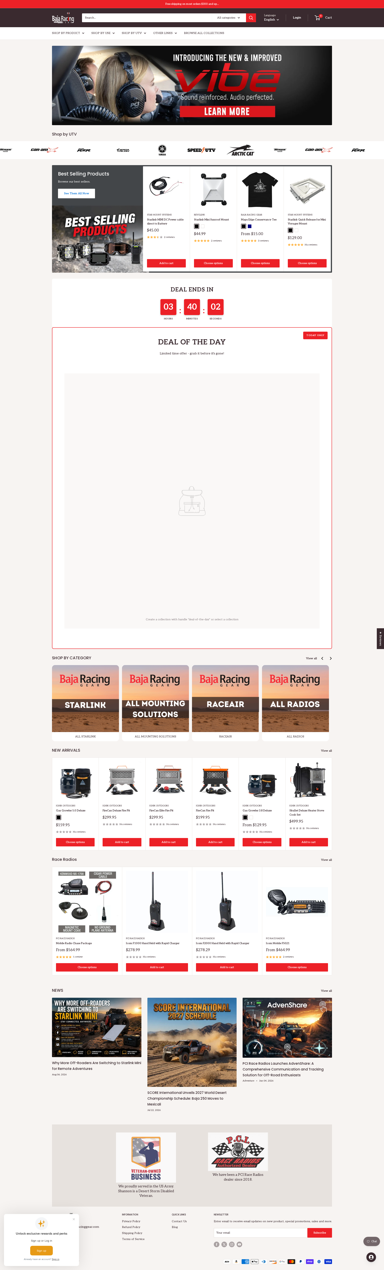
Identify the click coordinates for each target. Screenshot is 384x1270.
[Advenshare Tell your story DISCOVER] (192, 85)
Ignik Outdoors (65, 806)
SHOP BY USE (100, 33)
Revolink (199, 214)
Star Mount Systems (159, 214)
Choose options (213, 263)
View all (311, 658)
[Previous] (322, 658)
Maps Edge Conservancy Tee (259, 219)
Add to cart (166, 263)
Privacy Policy (131, 1221)
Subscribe (319, 1232)
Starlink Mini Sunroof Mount (211, 219)
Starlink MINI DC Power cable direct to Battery (165, 221)
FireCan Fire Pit (205, 810)
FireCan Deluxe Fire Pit (116, 810)
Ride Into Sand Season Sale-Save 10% (192, 4)
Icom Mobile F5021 (277, 943)
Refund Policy (131, 1227)
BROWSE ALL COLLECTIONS (204, 33)
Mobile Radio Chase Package (74, 943)
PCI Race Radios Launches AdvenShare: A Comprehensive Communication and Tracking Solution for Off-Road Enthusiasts (283, 1069)
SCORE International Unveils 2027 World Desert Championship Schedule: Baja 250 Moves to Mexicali (187, 1098)
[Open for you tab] (371, 1257)
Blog (175, 1227)
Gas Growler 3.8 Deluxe (257, 810)
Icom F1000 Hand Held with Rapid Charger (152, 943)
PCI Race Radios (65, 938)
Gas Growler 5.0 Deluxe (70, 810)
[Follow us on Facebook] (216, 1244)
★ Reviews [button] (380, 638)
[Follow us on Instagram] (232, 1244)
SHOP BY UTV (132, 33)
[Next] (330, 218)
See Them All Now (76, 193)
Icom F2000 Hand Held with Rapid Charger (222, 943)
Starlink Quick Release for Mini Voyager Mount (307, 221)
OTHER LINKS (163, 33)
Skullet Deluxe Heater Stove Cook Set (306, 812)
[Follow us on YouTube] (239, 1244)
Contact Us (179, 1221)
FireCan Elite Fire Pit (161, 810)
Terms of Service (133, 1239)
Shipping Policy (132, 1233)
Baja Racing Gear (251, 214)
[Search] (251, 17)
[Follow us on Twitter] (224, 1244)
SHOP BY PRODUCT (66, 33)
